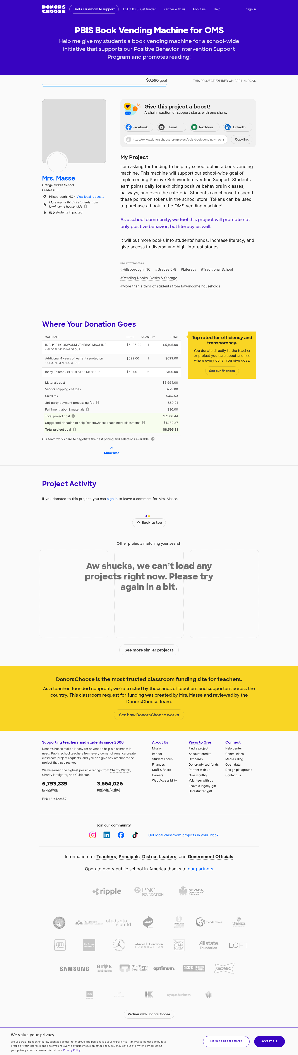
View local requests (90, 196)
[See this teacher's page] (57, 162)
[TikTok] (135, 835)
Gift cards (196, 759)
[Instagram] (92, 835)
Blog (240, 759)
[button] (188, 139)
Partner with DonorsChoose (149, 1014)
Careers (157, 775)
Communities (234, 754)
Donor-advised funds (204, 764)
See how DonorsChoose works (149, 715)
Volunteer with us (201, 780)
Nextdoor (206, 127)
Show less (111, 453)
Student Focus (162, 759)
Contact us (233, 775)
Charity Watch (120, 770)
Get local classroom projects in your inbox (183, 835)
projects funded (110, 785)
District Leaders (159, 856)
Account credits (200, 754)
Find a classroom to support (94, 9)
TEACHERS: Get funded (139, 9)
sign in (112, 499)
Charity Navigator (54, 775)
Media (229, 759)
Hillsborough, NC (137, 269)
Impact (157, 754)
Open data (233, 764)
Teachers (106, 856)
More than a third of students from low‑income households (171, 286)
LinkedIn (239, 127)
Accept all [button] (269, 1041)
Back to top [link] (152, 522)
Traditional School (218, 269)
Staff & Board (161, 769)
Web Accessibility (164, 780)
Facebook (140, 127)
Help (217, 9)
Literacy (189, 269)
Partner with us (174, 9)
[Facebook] (121, 835)
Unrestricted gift (200, 791)
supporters (54, 785)
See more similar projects (149, 650)
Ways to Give (200, 742)
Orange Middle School (58, 185)
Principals (129, 856)
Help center (233, 748)
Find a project (198, 748)
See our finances (222, 371)
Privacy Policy (71, 1050)
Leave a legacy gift (202, 786)
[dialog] (149, 1041)
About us (199, 9)
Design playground (238, 769)
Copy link (241, 139)
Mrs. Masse (58, 178)
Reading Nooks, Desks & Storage (150, 278)
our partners (200, 868)
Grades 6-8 (167, 269)
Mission (157, 748)
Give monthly (198, 775)
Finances (158, 764)
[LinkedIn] (107, 835)
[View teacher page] (74, 131)
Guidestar (82, 775)
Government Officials (210, 856)
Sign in (251, 9)
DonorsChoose (53, 9)
